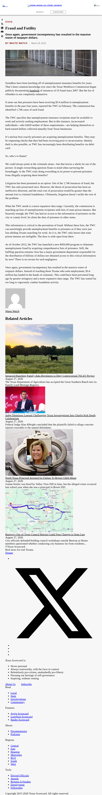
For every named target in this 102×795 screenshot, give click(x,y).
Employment (18, 784)
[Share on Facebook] (2, 20)
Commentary (18, 702)
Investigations (18, 699)
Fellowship (17, 787)
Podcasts (15, 734)
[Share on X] (2, 24)
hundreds (34, 90)
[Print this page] (2, 36)
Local (14, 692)
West (13, 764)
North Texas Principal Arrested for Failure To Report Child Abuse (40, 477)
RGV (13, 757)
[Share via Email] (2, 32)
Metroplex (16, 754)
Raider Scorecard (20, 719)
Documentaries (19, 731)
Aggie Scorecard (20, 713)
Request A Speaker (21, 781)
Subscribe (58, 12)
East (13, 748)
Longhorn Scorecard (22, 716)
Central (15, 745)
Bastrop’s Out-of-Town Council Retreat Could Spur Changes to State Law (45, 534)
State (8, 22)
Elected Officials (20, 775)
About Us (10, 684)
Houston (15, 751)
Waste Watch (18, 43)
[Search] (96, 5)
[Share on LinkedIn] (2, 28)
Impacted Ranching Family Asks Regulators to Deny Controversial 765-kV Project (50, 375)
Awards (15, 778)
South (14, 760)
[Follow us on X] (54, 645)
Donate (40, 12)
